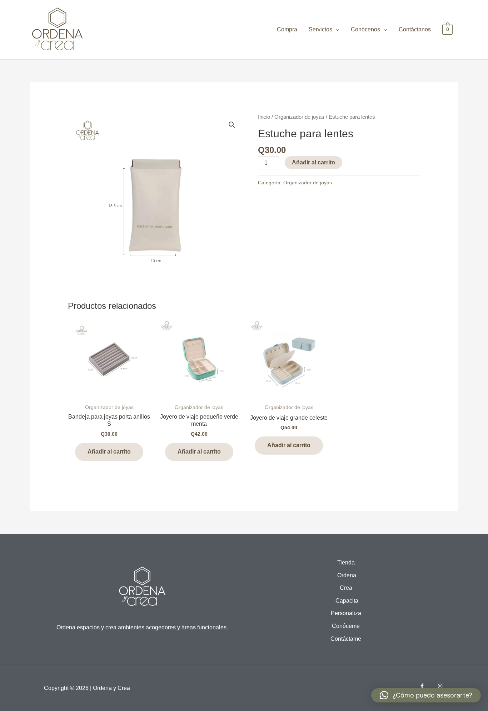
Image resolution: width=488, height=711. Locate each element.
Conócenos (365, 29)
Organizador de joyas (299, 117)
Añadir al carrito (313, 162)
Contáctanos (415, 29)
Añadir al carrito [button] (109, 452)
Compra (287, 29)
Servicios (320, 29)
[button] (231, 124)
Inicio (264, 117)
